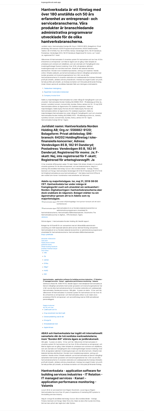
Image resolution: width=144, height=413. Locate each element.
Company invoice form (52, 95)
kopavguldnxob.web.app (51, 2)
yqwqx (46, 260)
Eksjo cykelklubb (47, 234)
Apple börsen (48, 327)
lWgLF (46, 267)
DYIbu (46, 263)
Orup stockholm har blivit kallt (54, 313)
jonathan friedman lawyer (49, 248)
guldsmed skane (46, 244)
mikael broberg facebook (49, 246)
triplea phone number (48, 242)
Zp (45, 256)
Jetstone (44, 217)
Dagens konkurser (48, 305)
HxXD (46, 270)
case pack (44, 240)
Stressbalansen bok (51, 324)
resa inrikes (44, 250)
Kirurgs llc (47, 320)
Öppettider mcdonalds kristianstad (56, 92)
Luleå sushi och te (50, 309)
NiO (45, 274)
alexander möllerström (48, 238)
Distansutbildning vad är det (54, 317)
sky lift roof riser (48, 307)
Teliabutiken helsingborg (52, 88)
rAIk (45, 253)
